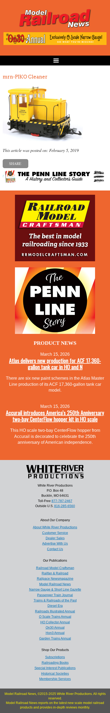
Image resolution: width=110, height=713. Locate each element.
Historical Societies (55, 673)
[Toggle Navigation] (55, 60)
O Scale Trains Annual (55, 617)
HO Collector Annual (55, 622)
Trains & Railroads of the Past (55, 600)
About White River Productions (55, 527)
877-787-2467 (62, 501)
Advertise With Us (55, 543)
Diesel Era (55, 606)
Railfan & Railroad (55, 573)
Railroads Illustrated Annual (55, 611)
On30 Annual (55, 627)
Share (15, 163)
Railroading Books (55, 663)
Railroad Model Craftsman (55, 568)
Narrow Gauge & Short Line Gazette (55, 589)
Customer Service (55, 533)
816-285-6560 (64, 506)
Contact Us (55, 549)
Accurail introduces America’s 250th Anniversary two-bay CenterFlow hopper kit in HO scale (55, 416)
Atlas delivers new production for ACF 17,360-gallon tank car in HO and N (55, 363)
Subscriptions (55, 657)
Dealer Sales (55, 538)
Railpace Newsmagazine (55, 579)
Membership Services (55, 679)
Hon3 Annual (55, 633)
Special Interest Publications (55, 668)
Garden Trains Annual (55, 638)
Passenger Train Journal (55, 595)
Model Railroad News (55, 584)
